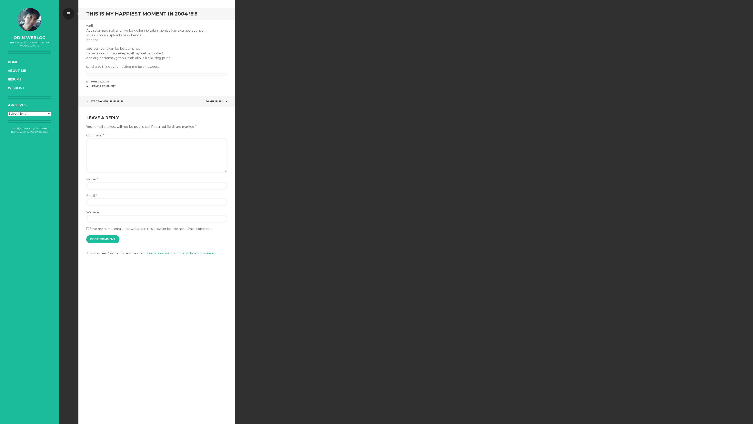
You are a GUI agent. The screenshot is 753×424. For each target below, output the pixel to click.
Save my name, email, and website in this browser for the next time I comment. (151, 229)
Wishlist (16, 88)
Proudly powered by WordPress (29, 128)
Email (91, 196)
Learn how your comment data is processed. (181, 253)
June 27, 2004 (100, 81)
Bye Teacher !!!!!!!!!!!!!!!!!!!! (107, 101)
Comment (95, 135)
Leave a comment (103, 86)
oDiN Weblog (29, 37)
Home (13, 62)
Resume (14, 79)
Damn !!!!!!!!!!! (214, 101)
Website (92, 212)
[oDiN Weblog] (29, 19)
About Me (17, 71)
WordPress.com (39, 131)
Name (92, 179)
